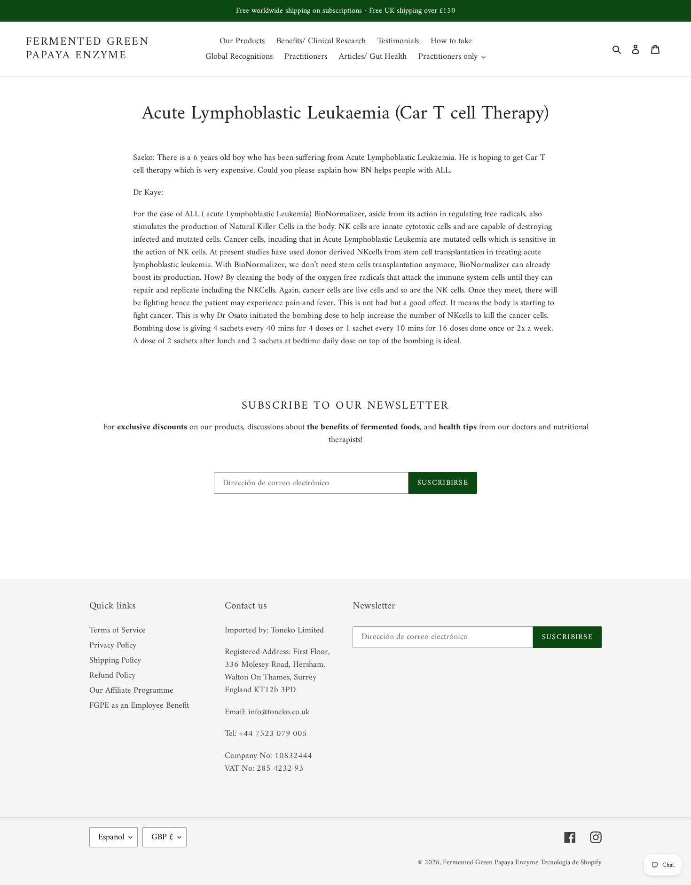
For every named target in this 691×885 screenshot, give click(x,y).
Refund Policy (112, 675)
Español (111, 837)
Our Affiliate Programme (131, 690)
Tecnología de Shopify (571, 862)
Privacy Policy (112, 645)
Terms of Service (117, 630)
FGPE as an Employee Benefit (139, 705)
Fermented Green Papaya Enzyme (87, 49)
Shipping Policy (115, 660)
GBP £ (162, 837)
